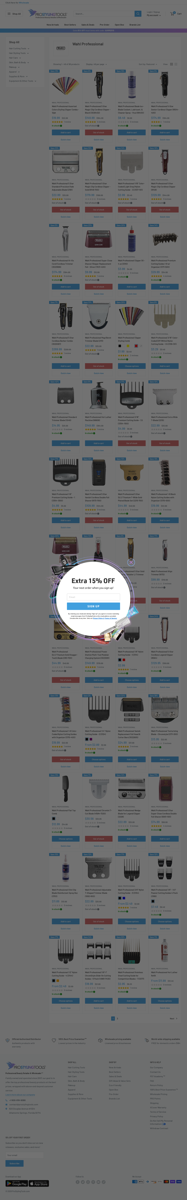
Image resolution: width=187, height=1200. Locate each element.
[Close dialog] (131, 562)
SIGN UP (93, 606)
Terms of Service (111, 618)
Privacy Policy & (98, 618)
